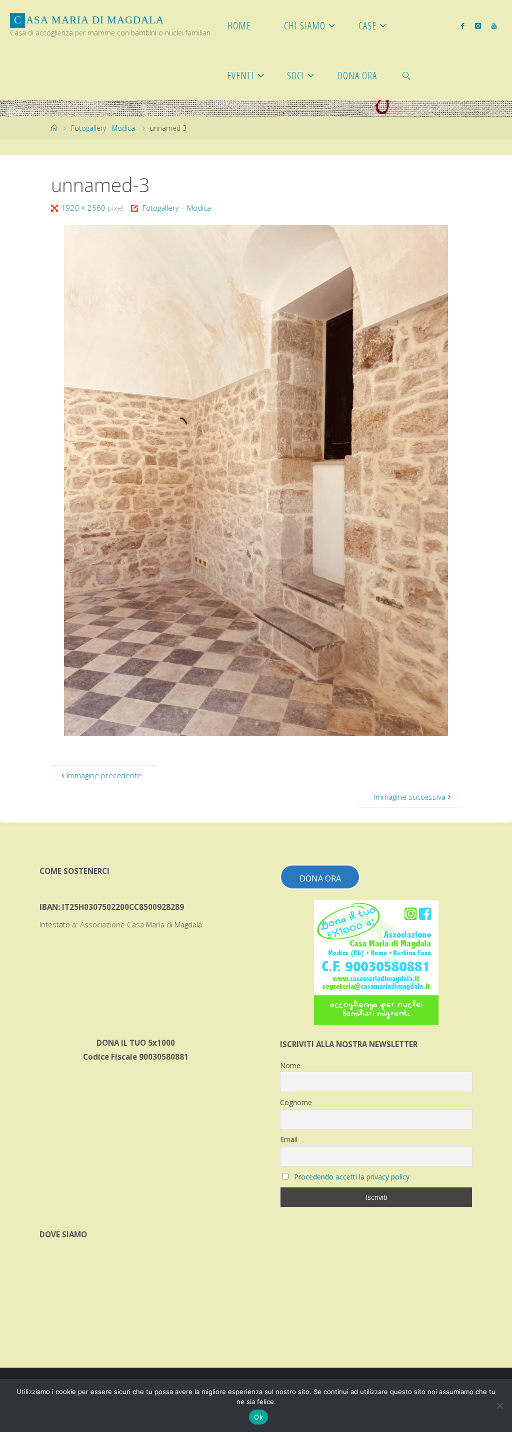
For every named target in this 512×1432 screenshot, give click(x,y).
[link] (406, 75)
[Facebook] (463, 25)
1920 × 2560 (84, 208)
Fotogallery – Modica (176, 208)
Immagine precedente (104, 775)
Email (289, 1139)
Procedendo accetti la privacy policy (352, 1176)
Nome (290, 1065)
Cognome (296, 1102)
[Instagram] (478, 25)
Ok (258, 1417)
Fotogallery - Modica (103, 128)
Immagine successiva (410, 797)
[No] (499, 1406)
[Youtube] (494, 25)
